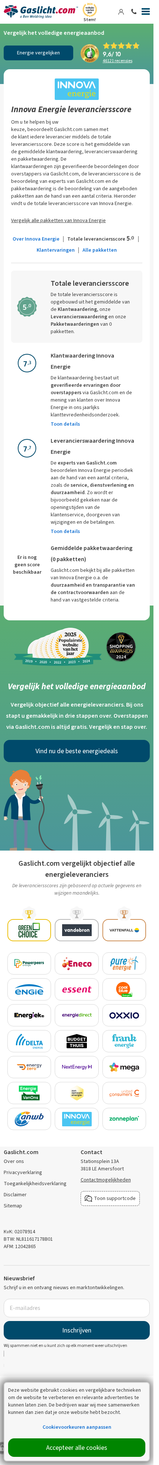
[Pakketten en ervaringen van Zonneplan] (124, 1119)
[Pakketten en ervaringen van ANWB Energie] (29, 1119)
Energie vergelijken (38, 52)
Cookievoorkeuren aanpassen (77, 1427)
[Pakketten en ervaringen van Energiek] (29, 1015)
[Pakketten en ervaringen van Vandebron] (77, 930)
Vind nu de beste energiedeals (76, 751)
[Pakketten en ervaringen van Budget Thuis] (77, 1041)
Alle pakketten (99, 250)
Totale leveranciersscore (100, 238)
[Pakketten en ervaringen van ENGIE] (29, 989)
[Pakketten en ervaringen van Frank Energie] (124, 1041)
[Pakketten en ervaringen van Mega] (124, 1067)
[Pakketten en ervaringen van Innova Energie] (77, 1119)
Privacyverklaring (23, 1172)
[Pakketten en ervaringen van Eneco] (77, 963)
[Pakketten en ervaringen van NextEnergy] (77, 1067)
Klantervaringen (56, 250)
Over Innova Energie (36, 238)
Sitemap (13, 1205)
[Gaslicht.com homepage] (42, 12)
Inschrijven (76, 1330)
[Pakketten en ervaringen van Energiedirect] (77, 1015)
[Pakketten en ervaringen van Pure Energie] (124, 963)
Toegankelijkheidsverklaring (35, 1183)
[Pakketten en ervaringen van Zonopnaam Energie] (77, 1093)
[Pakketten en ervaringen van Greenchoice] (29, 930)
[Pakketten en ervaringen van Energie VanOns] (29, 1093)
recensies (117, 61)
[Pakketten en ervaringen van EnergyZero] (29, 1067)
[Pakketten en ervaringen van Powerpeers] (29, 963)
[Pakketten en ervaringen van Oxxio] (124, 1015)
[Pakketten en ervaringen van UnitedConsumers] (124, 1093)
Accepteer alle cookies (76, 1447)
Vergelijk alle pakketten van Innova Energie (58, 220)
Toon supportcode (115, 1198)
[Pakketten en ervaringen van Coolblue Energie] (124, 989)
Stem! (90, 20)
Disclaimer (15, 1194)
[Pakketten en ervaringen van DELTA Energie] (29, 1041)
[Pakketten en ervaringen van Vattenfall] (124, 930)
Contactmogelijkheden (106, 1179)
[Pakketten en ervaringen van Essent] (77, 989)
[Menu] (145, 13)
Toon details (65, 424)
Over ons (14, 1161)
